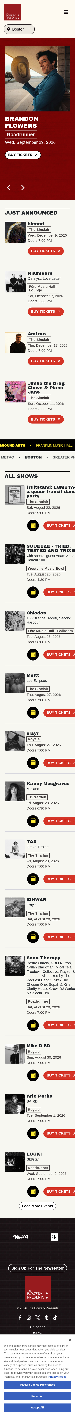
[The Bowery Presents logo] (12, 12)
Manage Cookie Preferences (37, 1384)
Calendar (37, 1327)
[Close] (70, 1340)
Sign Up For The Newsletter (37, 1268)
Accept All (37, 1407)
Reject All (37, 1396)
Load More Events (37, 1206)
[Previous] (9, 187)
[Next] (22, 187)
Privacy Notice (57, 1376)
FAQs (37, 1334)
